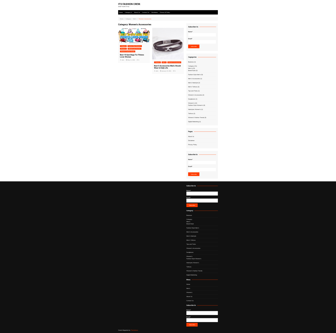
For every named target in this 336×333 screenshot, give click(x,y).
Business (191, 62)
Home (121, 12)
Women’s (189, 292)
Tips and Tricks (193, 91)
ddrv (123, 60)
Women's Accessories (134, 48)
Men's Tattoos (192, 87)
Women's (123, 48)
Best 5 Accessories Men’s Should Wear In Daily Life (167, 67)
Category (128, 12)
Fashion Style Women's (134, 46)
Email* (190, 39)
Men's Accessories (194, 78)
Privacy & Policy (165, 12)
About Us (137, 12)
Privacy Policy (192, 144)
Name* (190, 32)
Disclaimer (154, 12)
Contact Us (145, 12)
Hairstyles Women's (194, 109)
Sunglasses (191, 99)
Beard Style (191, 70)
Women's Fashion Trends (127, 51)
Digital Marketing (193, 121)
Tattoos (190, 113)
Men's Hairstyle (193, 83)
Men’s (188, 288)
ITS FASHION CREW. (129, 4)
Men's (164, 62)
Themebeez (134, 330)
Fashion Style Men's (194, 74)
